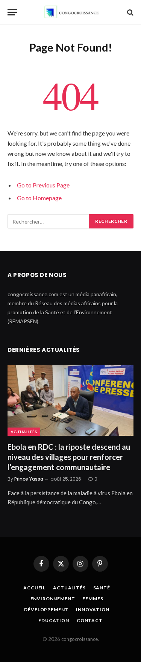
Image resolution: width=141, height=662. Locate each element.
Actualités (24, 432)
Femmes (92, 598)
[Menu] (12, 12)
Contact (90, 620)
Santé (101, 587)
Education (53, 620)
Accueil (34, 587)
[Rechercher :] (48, 221)
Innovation (92, 609)
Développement (46, 609)
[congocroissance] (70, 12)
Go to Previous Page (43, 185)
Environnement (52, 598)
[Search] (129, 12)
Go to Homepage (39, 197)
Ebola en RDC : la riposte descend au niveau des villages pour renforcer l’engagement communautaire (69, 457)
